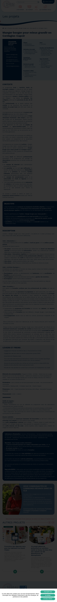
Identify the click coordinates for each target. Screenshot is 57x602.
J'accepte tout (48, 592)
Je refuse (48, 595)
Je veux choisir (47, 598)
